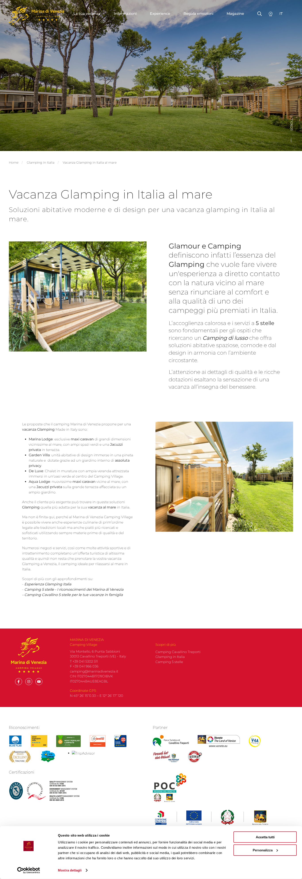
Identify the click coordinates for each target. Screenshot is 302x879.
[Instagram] (28, 681)
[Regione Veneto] (219, 741)
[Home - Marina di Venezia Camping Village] (36, 15)
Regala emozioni (198, 13)
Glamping (31, 507)
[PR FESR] (211, 817)
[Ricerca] (270, 13)
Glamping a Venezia (39, 564)
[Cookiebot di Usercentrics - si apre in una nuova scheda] (28, 870)
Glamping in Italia (40, 162)
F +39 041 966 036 (84, 666)
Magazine (235, 13)
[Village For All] (255, 741)
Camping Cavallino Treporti (178, 652)
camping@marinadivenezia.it (94, 671)
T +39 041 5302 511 (84, 661)
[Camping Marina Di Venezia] (68, 741)
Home (13, 162)
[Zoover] (98, 741)
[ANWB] (120, 741)
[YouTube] (39, 681)
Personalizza (263, 850)
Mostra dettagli (70, 870)
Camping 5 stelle (39, 589)
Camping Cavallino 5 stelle (47, 595)
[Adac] (39, 741)
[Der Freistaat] (166, 756)
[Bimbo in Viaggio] (20, 756)
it (281, 13)
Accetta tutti (265, 837)
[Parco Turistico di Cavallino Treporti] (171, 741)
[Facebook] (18, 681)
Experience (160, 13)
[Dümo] (195, 756)
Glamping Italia (58, 584)
